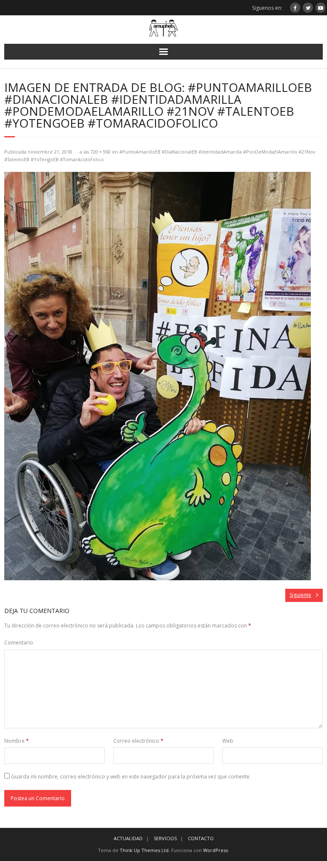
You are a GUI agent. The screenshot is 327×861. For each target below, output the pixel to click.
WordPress (215, 850)
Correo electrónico (138, 740)
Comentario (18, 642)
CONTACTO (201, 838)
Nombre (16, 740)
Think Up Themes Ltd (144, 850)
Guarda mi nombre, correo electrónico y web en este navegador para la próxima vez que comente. (131, 776)
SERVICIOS (165, 838)
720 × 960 (100, 151)
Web (227, 740)
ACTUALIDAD (128, 838)
